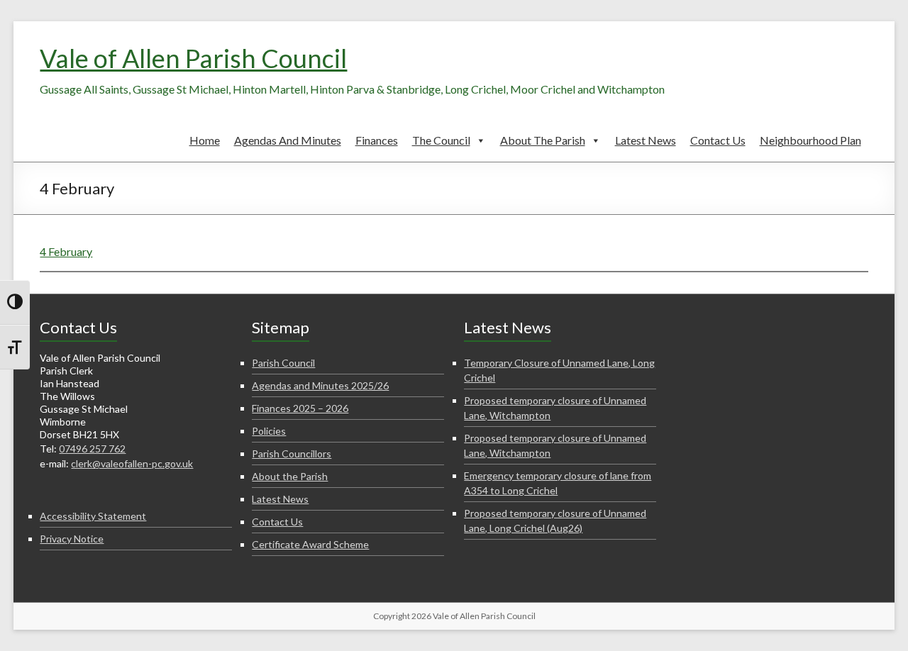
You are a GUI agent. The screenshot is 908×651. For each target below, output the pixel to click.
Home (204, 140)
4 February (66, 251)
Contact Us (718, 140)
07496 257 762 (92, 449)
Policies (269, 431)
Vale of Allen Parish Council (193, 58)
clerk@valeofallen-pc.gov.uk (132, 463)
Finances (376, 140)
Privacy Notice (72, 539)
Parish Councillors (291, 453)
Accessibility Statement (93, 516)
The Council (441, 140)
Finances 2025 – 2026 (300, 408)
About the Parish (542, 140)
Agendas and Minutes (287, 140)
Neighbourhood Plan (810, 140)
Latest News (645, 140)
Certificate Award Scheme (310, 544)
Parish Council (283, 363)
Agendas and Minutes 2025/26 (320, 385)
